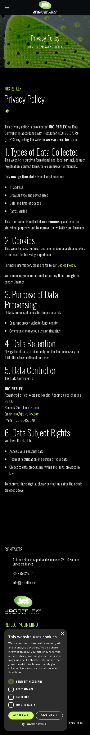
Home (31, 47)
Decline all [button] (49, 715)
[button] (84, 7)
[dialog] (35, 680)
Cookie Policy (66, 265)
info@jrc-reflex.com (26, 414)
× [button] (62, 633)
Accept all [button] (21, 715)
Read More (15, 672)
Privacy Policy (75, 722)
